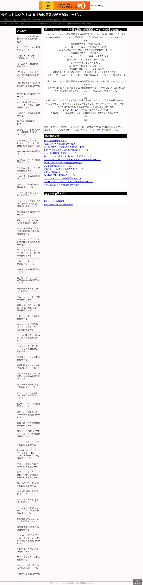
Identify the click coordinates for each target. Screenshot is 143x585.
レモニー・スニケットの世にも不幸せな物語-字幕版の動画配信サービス (28, 475)
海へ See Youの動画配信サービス (28, 152)
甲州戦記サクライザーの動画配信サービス (28, 169)
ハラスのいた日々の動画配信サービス (61, 185)
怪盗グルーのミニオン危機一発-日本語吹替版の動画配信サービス (28, 308)
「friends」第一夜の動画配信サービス (28, 317)
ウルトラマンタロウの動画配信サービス (62, 178)
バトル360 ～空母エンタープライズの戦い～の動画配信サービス (28, 105)
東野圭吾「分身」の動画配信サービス (28, 358)
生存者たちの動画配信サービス (28, 270)
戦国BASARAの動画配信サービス (59, 144)
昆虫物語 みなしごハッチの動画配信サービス (28, 520)
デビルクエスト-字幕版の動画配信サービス (64, 147)
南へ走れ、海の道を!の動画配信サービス (28, 185)
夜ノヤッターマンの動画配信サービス (28, 404)
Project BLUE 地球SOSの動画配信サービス (28, 56)
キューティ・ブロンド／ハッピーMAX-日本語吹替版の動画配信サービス (28, 203)
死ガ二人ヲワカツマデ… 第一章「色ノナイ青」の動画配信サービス (28, 253)
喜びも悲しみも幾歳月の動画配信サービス (28, 424)
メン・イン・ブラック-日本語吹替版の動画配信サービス (28, 242)
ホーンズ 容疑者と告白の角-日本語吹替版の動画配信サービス (28, 231)
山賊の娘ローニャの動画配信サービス (28, 161)
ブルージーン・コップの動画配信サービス (28, 298)
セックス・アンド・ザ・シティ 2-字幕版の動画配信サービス (28, 349)
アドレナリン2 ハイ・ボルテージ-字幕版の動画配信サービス (72, 159)
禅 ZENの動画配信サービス (28, 122)
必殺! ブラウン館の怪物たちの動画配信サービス (66, 150)
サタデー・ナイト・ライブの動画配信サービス (28, 289)
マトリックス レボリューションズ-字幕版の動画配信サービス (28, 510)
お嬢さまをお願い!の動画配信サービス (28, 550)
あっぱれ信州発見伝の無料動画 (58, 204)
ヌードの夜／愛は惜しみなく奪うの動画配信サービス (28, 338)
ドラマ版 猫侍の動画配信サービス (28, 492)
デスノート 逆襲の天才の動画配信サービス (28, 385)
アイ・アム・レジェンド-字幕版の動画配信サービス (28, 395)
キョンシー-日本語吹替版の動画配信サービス (28, 566)
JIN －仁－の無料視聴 (54, 201)
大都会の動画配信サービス (56, 172)
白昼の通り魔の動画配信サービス (28, 177)
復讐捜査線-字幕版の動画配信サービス (28, 528)
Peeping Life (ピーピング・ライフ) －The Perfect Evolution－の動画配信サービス (28, 454)
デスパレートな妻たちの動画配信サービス (64, 169)
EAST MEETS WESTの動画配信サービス (63, 162)
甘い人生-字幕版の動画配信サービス (61, 153)
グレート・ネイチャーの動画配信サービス (28, 262)
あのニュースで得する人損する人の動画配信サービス (29, 24)
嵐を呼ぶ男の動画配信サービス (28, 213)
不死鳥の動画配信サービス (28, 574)
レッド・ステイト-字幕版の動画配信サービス (28, 500)
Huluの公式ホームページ (86, 130)
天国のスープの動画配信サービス (28, 114)
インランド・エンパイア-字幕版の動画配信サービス (28, 75)
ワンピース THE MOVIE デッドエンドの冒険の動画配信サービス (28, 434)
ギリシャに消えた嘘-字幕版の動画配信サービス (28, 465)
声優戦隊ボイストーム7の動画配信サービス (28, 366)
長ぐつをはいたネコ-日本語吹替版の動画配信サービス (73, 24)
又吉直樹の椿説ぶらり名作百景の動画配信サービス (28, 85)
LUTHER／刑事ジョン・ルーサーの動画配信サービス (28, 414)
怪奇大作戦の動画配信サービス (28, 95)
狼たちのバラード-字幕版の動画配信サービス (28, 484)
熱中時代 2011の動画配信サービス (60, 175)
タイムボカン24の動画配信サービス (27, 65)
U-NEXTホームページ (73, 110)
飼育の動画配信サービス (55, 140)
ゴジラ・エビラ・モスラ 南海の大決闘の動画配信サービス (28, 376)
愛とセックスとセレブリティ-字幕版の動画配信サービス (28, 132)
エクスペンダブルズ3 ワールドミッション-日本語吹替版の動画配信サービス (28, 539)
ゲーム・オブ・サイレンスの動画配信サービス (28, 443)
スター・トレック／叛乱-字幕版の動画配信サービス (68, 181)
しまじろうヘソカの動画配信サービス (28, 48)
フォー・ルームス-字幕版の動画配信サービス (28, 194)
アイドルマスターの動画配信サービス (28, 558)
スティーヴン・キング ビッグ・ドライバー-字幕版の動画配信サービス (28, 143)
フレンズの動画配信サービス (57, 166)
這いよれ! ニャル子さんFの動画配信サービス (28, 221)
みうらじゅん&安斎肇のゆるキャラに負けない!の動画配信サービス (28, 327)
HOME (3, 24)
